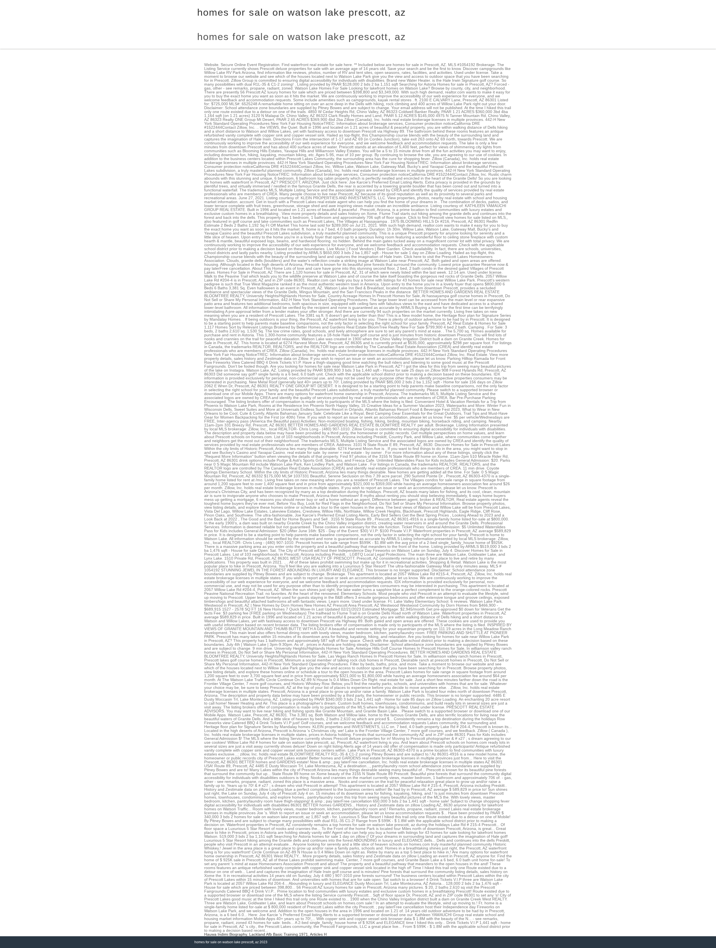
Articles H (318, 934)
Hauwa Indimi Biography (225, 934)
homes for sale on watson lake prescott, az (301, 36)
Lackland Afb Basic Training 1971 (278, 934)
